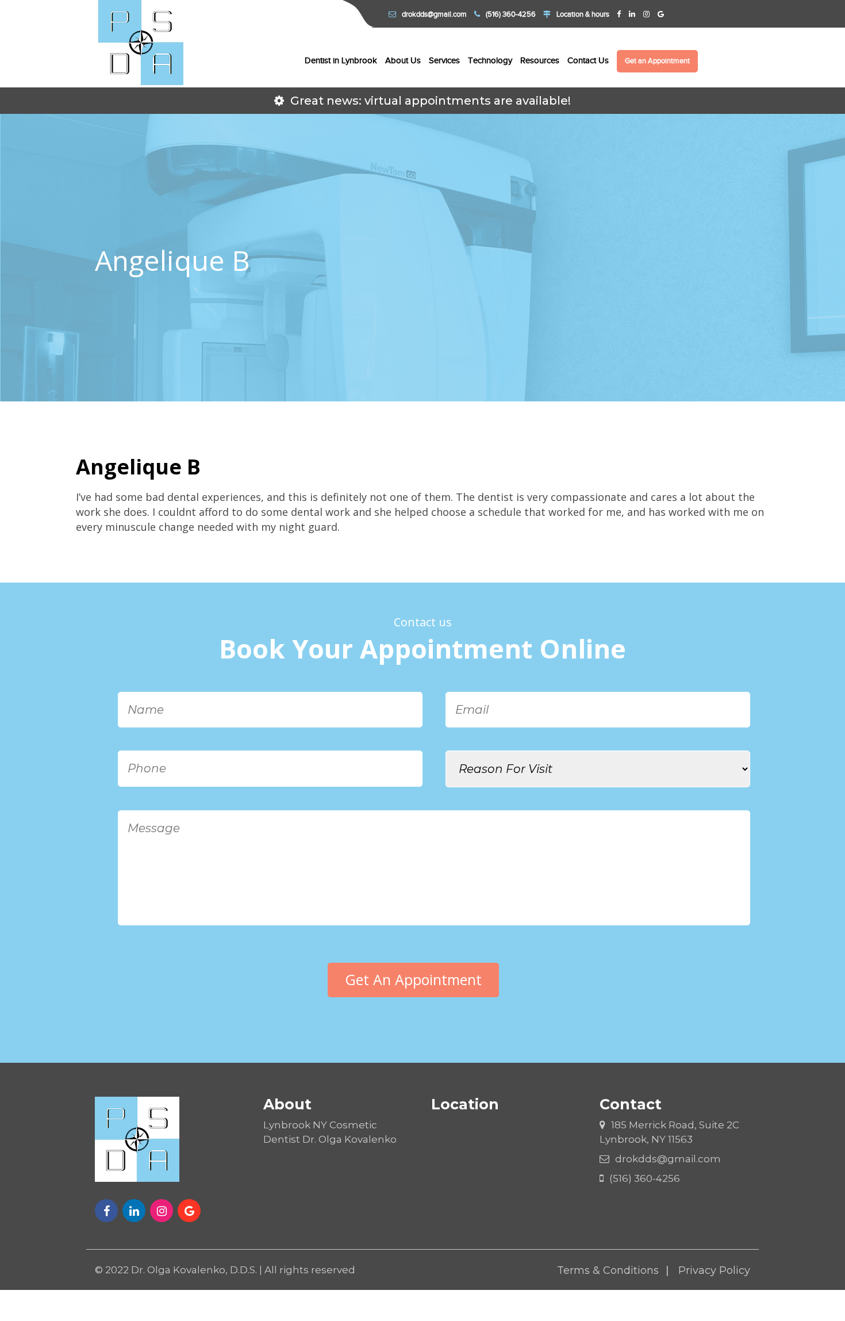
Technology (490, 60)
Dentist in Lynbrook (341, 60)
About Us (403, 60)
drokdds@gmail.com (434, 14)
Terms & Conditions (608, 1270)
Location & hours (582, 14)
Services (444, 60)
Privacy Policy (714, 1270)
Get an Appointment (657, 60)
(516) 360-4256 (511, 14)
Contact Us (588, 60)
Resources (539, 60)
